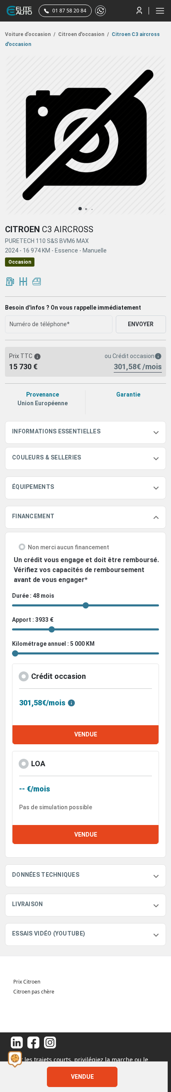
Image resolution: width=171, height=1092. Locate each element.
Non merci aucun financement (68, 547)
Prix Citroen (26, 981)
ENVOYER (141, 324)
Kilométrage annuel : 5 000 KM (53, 643)
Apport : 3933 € (33, 619)
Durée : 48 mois (33, 595)
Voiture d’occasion (30, 34)
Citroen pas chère (33, 991)
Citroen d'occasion (83, 34)
